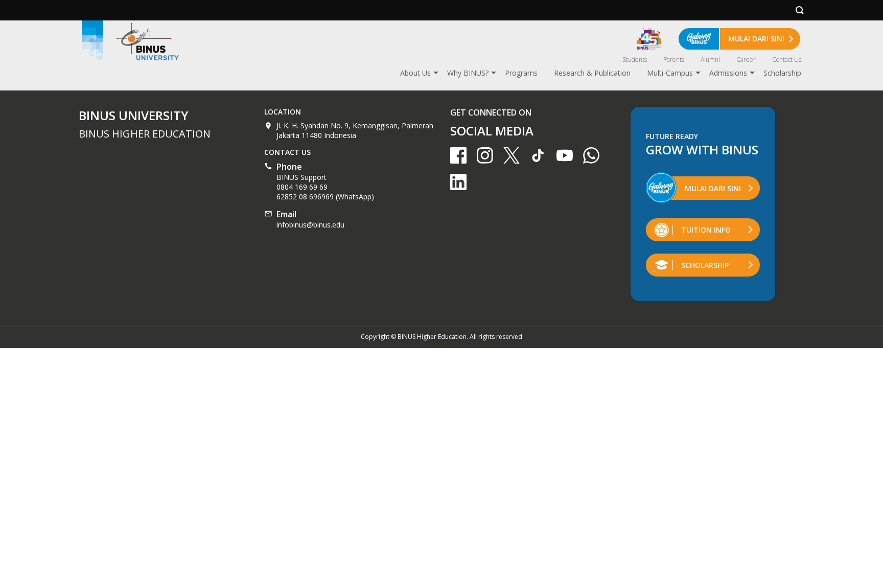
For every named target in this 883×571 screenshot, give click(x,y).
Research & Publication (592, 73)
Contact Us (786, 59)
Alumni (710, 59)
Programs (521, 73)
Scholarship (782, 73)
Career (746, 59)
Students (634, 59)
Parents (673, 59)
